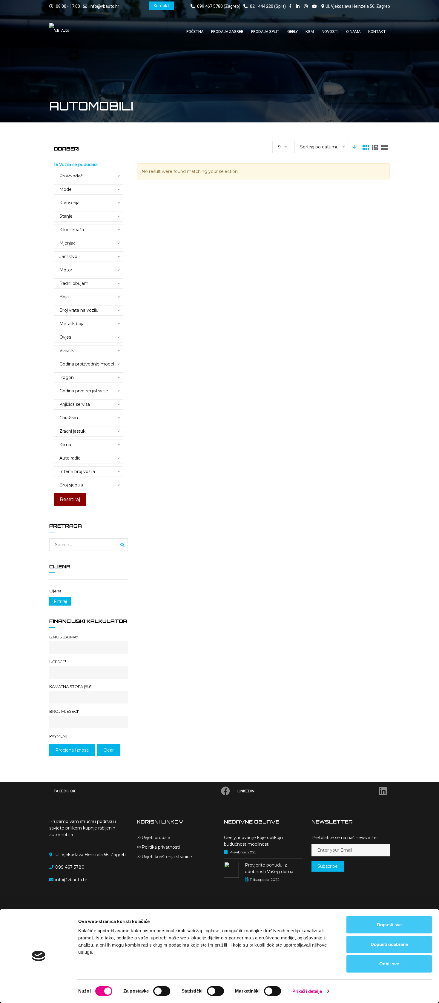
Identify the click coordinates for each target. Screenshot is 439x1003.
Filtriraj (60, 601)
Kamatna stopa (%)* (70, 686)
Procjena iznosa (72, 750)
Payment (58, 736)
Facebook (64, 791)
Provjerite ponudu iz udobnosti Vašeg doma (269, 868)
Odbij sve (389, 963)
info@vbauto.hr (104, 6)
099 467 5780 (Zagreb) (218, 6)
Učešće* (57, 661)
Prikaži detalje (307, 991)
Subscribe (327, 866)
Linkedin (245, 791)
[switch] (161, 991)
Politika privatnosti (161, 847)
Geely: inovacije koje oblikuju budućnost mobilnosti (253, 841)
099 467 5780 (70, 867)
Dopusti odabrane (389, 944)
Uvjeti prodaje (156, 837)
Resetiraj (70, 499)
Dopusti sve (389, 924)
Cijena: (55, 591)
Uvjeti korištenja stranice (167, 856)
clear (108, 750)
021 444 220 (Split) (267, 6)
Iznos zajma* (63, 637)
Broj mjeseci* (64, 711)
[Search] (122, 545)
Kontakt (161, 5)
